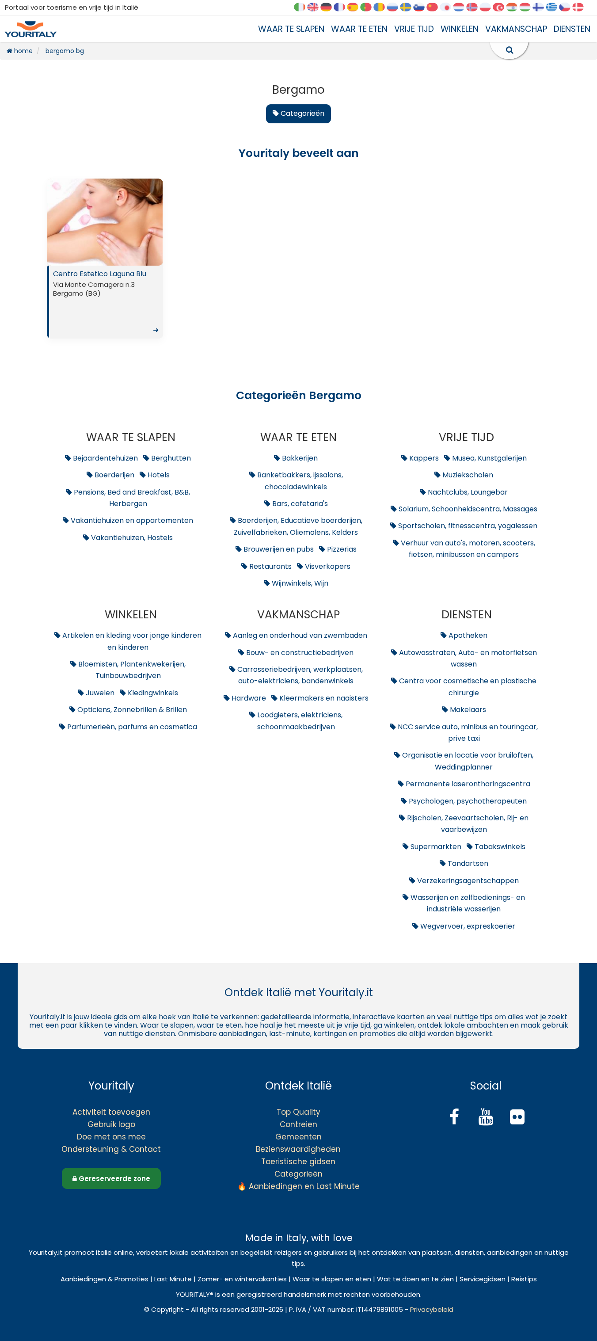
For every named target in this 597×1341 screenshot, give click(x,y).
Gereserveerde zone (113, 1178)
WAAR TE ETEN (359, 29)
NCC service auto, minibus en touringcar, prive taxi (467, 732)
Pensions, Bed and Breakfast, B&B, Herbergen (131, 498)
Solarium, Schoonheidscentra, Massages (467, 509)
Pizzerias (341, 549)
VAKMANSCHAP (516, 29)
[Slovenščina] (422, 7)
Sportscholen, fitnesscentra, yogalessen (466, 526)
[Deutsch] (329, 7)
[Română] (382, 7)
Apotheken (467, 635)
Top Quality (298, 1112)
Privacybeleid (431, 1309)
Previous (56, 224)
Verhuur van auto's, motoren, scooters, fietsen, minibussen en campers (467, 549)
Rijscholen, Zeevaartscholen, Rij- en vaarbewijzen (467, 823)
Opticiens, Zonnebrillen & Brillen (131, 710)
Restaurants (269, 566)
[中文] (435, 7)
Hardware (248, 698)
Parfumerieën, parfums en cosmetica (131, 727)
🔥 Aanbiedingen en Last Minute (298, 1186)
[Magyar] (528, 7)
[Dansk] (581, 7)
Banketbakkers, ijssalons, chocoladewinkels (299, 480)
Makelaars (467, 710)
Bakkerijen (299, 458)
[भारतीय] (514, 7)
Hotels (158, 475)
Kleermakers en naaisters (323, 698)
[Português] (369, 7)
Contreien (298, 1124)
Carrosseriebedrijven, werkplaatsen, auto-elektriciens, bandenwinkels (299, 675)
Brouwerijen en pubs (278, 549)
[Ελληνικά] (554, 7)
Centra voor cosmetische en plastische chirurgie (466, 686)
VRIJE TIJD (414, 29)
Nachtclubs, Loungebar (467, 492)
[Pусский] (395, 7)
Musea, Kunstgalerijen (488, 458)
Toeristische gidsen (298, 1161)
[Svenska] (408, 7)
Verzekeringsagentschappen (467, 881)
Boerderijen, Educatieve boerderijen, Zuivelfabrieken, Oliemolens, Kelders (298, 526)
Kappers (423, 458)
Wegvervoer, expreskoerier (466, 926)
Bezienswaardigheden (298, 1149)
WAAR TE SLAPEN (291, 29)
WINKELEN (460, 29)
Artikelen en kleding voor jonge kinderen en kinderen (131, 641)
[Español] (355, 7)
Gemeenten (298, 1136)
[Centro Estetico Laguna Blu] (105, 222)
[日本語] (448, 7)
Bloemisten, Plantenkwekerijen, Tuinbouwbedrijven (131, 670)
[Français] (342, 7)
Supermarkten (435, 847)
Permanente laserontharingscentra (467, 784)
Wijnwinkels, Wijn (299, 583)
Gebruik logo (111, 1124)
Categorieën (298, 1174)
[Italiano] (302, 7)
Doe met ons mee (111, 1136)
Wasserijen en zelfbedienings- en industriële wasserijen (467, 903)
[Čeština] (567, 7)
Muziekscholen (467, 475)
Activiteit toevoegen (111, 1112)
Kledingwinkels (152, 693)
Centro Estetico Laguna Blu (106, 302)
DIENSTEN (572, 29)
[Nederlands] (461, 7)
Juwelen (99, 693)
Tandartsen (467, 863)
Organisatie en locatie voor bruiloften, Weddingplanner (466, 761)
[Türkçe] (501, 7)
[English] (316, 7)
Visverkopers (326, 566)
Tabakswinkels (499, 847)
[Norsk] (475, 7)
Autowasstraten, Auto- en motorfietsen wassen (467, 658)
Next (154, 224)
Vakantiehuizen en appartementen (131, 520)
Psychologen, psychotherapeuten (467, 801)
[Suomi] (541, 7)
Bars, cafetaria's (299, 504)
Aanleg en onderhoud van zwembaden (299, 635)
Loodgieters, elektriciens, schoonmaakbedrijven (298, 720)
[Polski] (488, 7)
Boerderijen (113, 475)
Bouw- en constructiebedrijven (299, 653)
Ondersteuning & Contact (111, 1149)
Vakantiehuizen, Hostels (131, 538)
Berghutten (170, 458)
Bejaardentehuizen (104, 458)
